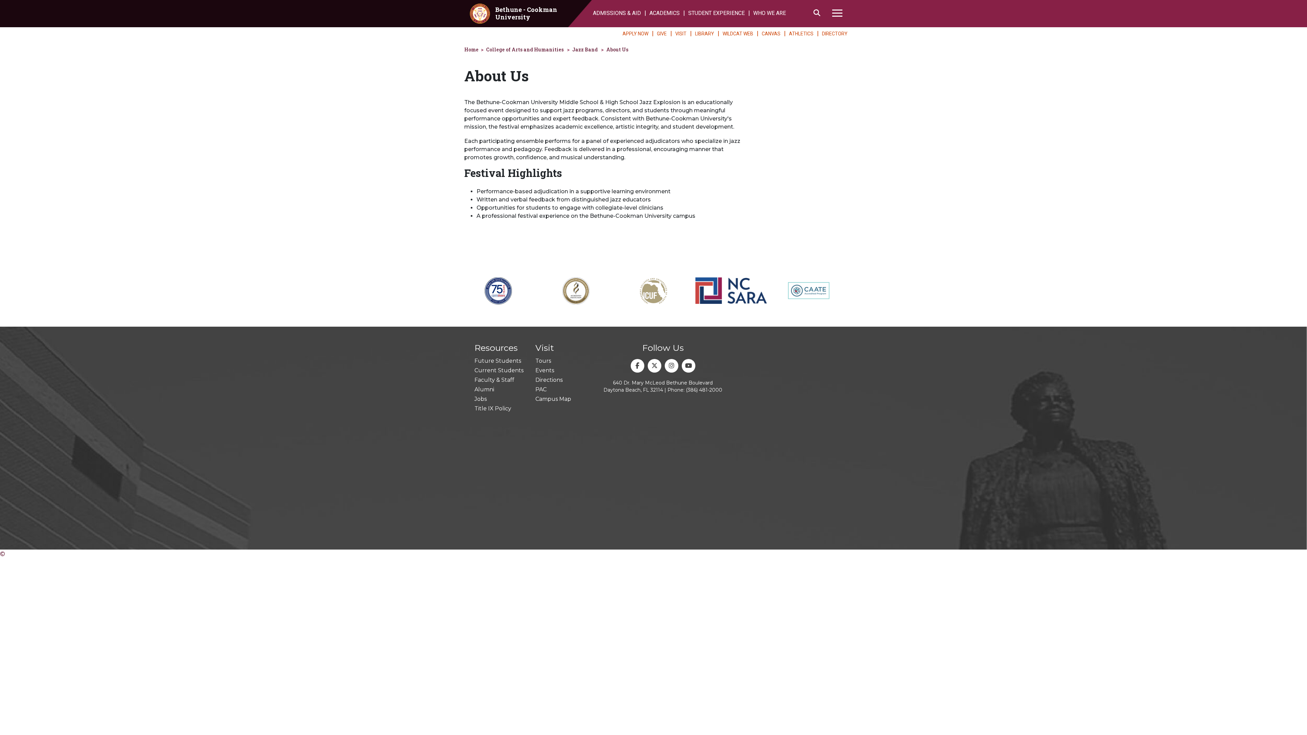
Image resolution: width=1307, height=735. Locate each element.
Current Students (498, 370)
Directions (549, 380)
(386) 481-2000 (704, 390)
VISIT (681, 33)
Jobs (480, 399)
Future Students (497, 361)
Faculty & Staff (494, 380)
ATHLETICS (801, 33)
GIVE (662, 33)
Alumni (484, 389)
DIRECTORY (835, 33)
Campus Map (553, 399)
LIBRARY (704, 33)
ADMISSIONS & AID (617, 13)
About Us (617, 49)
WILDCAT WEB (738, 33)
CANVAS (771, 33)
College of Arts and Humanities (525, 49)
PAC (541, 389)
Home (471, 49)
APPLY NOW (635, 33)
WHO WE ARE (769, 13)
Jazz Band (585, 49)
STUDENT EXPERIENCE (716, 13)
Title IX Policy (492, 408)
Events (544, 370)
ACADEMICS (664, 13)
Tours (543, 361)
